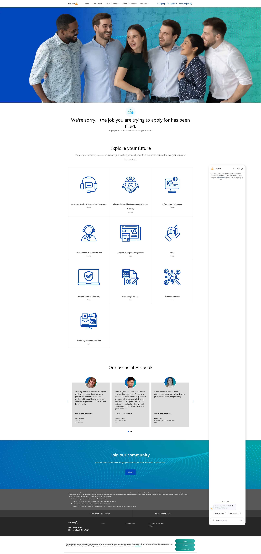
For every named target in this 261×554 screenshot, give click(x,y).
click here (138, 546)
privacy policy (221, 177)
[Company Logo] (73, 3)
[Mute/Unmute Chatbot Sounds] (238, 168)
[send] (240, 520)
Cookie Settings (185, 549)
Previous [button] (67, 401)
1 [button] (128, 431)
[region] (227, 344)
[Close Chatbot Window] (242, 168)
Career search (97, 4)
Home (87, 4)
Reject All (185, 545)
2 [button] (131, 431)
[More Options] (213, 520)
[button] (161, 4)
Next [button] (194, 401)
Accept (185, 541)
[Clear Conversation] (234, 168)
